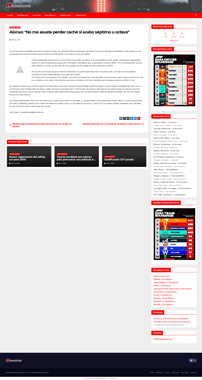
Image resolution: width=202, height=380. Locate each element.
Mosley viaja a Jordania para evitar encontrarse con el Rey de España (42, 125)
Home (10, 15)
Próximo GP (22, 15)
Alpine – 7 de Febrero (162, 285)
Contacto (81, 15)
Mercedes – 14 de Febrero (164, 301)
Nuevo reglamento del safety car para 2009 (27, 158)
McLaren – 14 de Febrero (163, 298)
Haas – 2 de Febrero (161, 276)
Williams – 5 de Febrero (162, 279)
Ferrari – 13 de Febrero (162, 295)
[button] (196, 15)
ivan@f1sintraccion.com (162, 339)
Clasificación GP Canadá (119, 159)
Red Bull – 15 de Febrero (163, 304)
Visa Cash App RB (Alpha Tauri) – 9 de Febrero (172, 288)
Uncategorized (15, 27)
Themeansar (44, 372)
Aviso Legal (65, 15)
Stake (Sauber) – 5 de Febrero (165, 282)
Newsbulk (34, 372)
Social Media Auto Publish (92, 378)
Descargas (50, 15)
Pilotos (37, 15)
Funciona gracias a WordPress (15, 372)
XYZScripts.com (112, 378)
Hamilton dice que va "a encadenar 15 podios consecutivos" (112, 124)
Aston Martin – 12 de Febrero (165, 292)
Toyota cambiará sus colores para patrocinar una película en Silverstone (76, 159)
